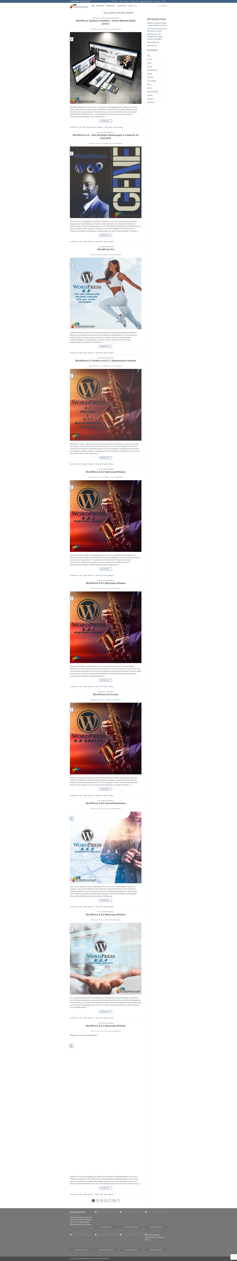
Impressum (157, 1)
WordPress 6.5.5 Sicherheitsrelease (106, 803)
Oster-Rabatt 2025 (153, 42)
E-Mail (149, 63)
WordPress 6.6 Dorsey (105, 694)
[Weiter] (118, 1200)
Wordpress (115, 18)
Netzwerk (150, 77)
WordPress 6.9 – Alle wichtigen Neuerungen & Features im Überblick (155, 36)
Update (115, 127)
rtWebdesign (117, 29)
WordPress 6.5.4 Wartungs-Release (106, 914)
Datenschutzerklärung (146, 1)
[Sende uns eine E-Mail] (166, 6)
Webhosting (110, 6)
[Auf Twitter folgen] (163, 6)
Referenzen (114, 1)
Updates (102, 18)
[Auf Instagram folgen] (161, 6)
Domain (149, 59)
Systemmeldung (152, 91)
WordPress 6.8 (105, 249)
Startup (131, 6)
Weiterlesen (106, 121)
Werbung (108, 18)
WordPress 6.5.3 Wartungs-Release (106, 1025)
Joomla (149, 74)
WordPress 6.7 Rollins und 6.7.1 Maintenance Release (105, 360)
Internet (149, 66)
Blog (121, 1)
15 (114, 1200)
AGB (163, 1)
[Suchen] (136, 6)
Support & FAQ (134, 1)
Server (149, 88)
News (97, 18)
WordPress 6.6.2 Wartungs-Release (106, 472)
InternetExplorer (152, 70)
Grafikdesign (122, 6)
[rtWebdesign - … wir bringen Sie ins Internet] (79, 6)
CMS (94, 18)
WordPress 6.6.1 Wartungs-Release (106, 583)
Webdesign (100, 6)
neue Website (151, 81)
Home (93, 6)
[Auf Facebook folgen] (158, 6)
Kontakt (126, 1)
